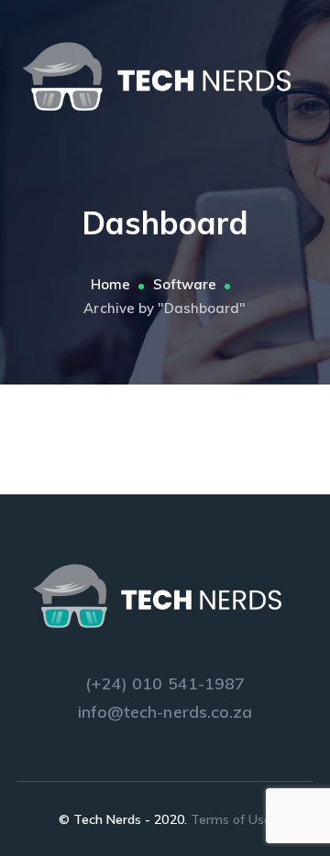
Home (110, 284)
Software (184, 284)
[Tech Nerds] (165, 75)
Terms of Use (231, 819)
